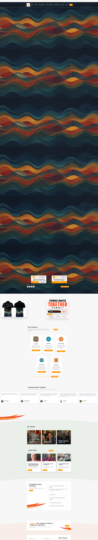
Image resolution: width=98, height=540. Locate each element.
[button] (58, 487)
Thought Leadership (57, 4)
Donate (71, 4)
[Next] (85, 405)
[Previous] (83, 405)
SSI (28, 462)
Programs (36, 4)
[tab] (58, 487)
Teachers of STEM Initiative (49, 4)
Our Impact (62, 4)
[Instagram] (33, 286)
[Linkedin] (31, 286)
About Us (32, 4)
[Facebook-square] (27, 286)
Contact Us (66, 4)
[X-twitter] (29, 286)
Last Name (46, 538)
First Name (32, 538)
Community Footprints (42, 4)
